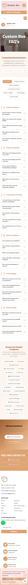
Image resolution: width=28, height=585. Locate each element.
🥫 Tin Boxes (21, 368)
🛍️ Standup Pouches (14, 365)
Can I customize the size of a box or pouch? (11, 226)
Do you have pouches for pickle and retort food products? (12, 332)
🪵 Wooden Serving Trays (14, 402)
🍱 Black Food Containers (14, 376)
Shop (2, 511)
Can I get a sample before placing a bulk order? (11, 220)
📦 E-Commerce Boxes (9, 368)
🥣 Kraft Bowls (7, 387)
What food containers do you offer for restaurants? (11, 279)
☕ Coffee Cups (19, 372)
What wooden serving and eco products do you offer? (10, 299)
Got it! (14, 579)
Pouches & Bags (14, 96)
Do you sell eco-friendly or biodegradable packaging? (9, 166)
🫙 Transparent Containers (14, 379)
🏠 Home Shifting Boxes (19, 391)
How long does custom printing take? (10, 213)
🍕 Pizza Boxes (20, 361)
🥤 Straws (7, 409)
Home (11, 46)
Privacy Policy (17, 508)
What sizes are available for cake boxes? (11, 173)
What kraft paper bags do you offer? (12, 326)
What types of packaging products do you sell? (11, 153)
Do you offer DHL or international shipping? (11, 258)
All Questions (7, 81)
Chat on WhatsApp (15, 441)
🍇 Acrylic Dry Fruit (14, 413)
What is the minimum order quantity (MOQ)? (11, 119)
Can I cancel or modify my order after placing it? (12, 139)
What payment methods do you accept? (10, 132)
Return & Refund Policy (19, 506)
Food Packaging (20, 92)
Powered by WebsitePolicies (8, 582)
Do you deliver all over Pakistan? (11, 240)
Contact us (3, 506)
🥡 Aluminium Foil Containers (14, 383)
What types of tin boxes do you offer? (10, 179)
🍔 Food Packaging (18, 409)
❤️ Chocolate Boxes (14, 394)
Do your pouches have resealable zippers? (11, 320)
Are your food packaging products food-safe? (11, 160)
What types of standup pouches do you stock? (11, 313)
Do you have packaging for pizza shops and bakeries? (11, 286)
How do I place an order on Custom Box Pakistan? (11, 113)
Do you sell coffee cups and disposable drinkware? (9, 186)
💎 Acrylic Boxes (9, 372)
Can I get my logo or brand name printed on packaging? (11, 200)
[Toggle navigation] (24, 5)
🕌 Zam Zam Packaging (14, 398)
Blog (2, 503)
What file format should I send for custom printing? (11, 207)
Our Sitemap (4, 513)
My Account (16, 501)
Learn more (5, 575)
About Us (3, 501)
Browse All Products (15, 437)
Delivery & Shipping (8, 92)
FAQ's (2, 508)
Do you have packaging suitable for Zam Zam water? (11, 292)
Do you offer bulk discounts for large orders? (12, 126)
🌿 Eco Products (6, 391)
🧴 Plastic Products (19, 405)
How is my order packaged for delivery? (10, 265)
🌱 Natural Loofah (8, 405)
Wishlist (16, 503)
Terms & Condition (18, 511)
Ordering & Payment (19, 81)
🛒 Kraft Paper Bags (19, 387)
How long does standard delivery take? (11, 246)
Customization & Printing (14, 89)
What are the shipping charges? (10, 252)
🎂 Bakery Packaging (8, 361)
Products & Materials (14, 85)
